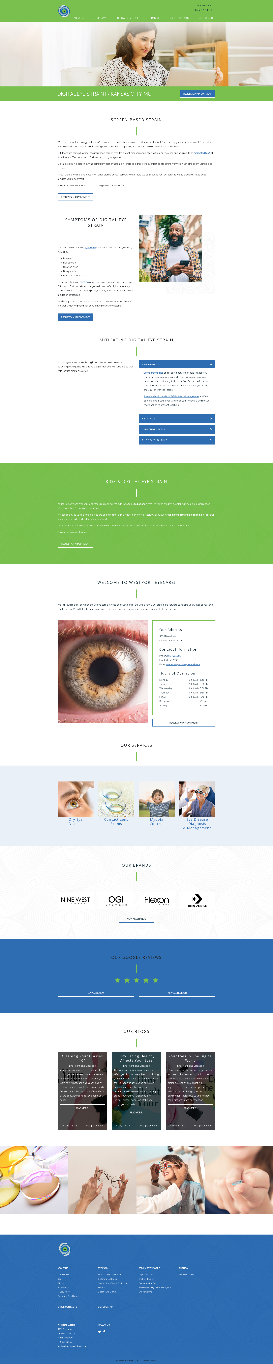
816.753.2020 (203, 9)
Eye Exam (101, 18)
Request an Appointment (197, 93)
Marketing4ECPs (131, 1361)
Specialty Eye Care (128, 18)
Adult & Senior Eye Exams (109, 1274)
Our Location (206, 18)
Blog (59, 1279)
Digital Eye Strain (146, 1274)
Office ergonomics (153, 372)
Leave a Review (96, 992)
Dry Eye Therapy (146, 1279)
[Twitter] (99, 1331)
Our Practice (63, 1274)
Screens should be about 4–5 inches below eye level (171, 396)
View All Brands (136, 918)
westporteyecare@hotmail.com (183, 664)
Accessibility (63, 1287)
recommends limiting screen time (184, 514)
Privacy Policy (64, 1291)
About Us (79, 18)
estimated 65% (202, 153)
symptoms (90, 247)
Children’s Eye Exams (107, 1279)
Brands (154, 18)
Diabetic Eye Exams (107, 1291)
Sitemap (61, 1283)
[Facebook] (104, 1331)
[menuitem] (80, 18)
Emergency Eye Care (148, 1283)
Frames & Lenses (186, 1274)
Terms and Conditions (68, 1296)
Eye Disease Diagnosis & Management (156, 1287)
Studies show (140, 503)
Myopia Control (145, 1291)
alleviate (84, 282)
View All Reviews (177, 992)
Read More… (82, 1108)
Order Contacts (179, 18)
